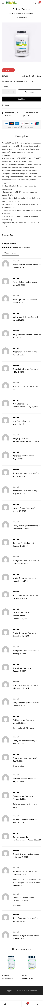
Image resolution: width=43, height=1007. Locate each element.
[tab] (7, 235)
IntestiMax (5, 976)
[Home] (5, 1004)
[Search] (35, 3)
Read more (17, 885)
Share (7, 105)
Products (19, 13)
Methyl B (25, 976)
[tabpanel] (21, 592)
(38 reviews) (36, 76)
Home (11, 13)
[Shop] (16, 1004)
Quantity (5, 86)
